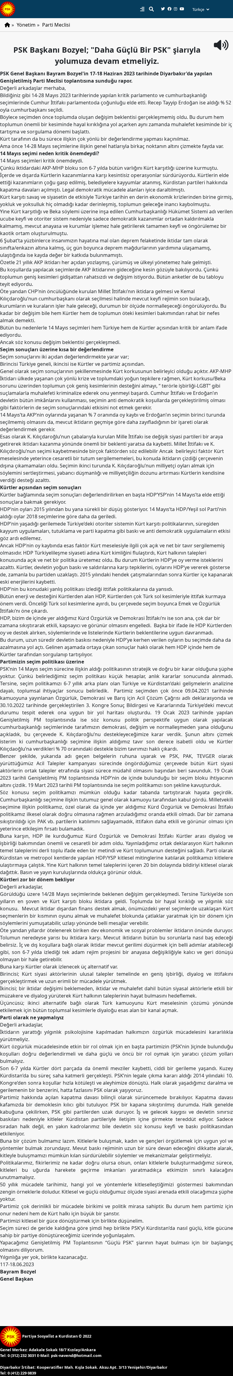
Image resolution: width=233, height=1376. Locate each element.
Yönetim (26, 24)
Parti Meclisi (56, 24)
